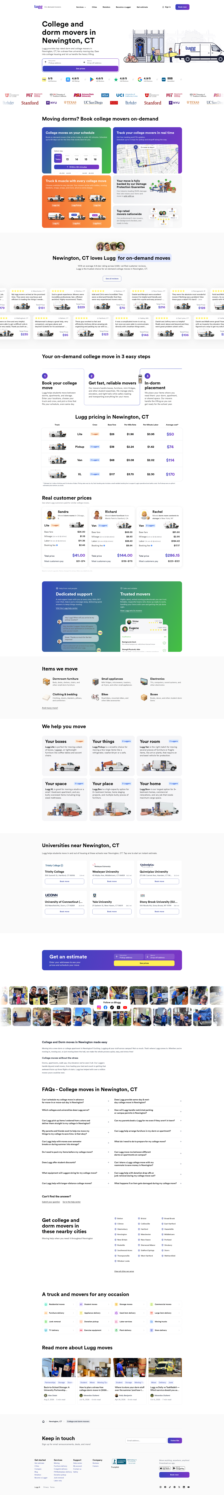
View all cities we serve (124, 1271)
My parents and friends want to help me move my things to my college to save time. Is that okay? (65, 1132)
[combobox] (61, 62)
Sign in (168, 7)
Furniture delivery (60, 1466)
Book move (64, 881)
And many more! (50, 708)
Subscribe (175, 1440)
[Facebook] (105, 1007)
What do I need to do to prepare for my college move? (140, 1141)
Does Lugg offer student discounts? (59, 1162)
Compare (38, 1469)
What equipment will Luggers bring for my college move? (69, 1173)
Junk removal (59, 1478)
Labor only (58, 1481)
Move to (89, 61)
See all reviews (112, 278)
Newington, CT (55, 1421)
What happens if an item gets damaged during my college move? (145, 1183)
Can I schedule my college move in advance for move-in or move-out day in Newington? (63, 1101)
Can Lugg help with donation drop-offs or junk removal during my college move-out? (134, 1174)
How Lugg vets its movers (131, 610)
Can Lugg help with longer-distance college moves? (67, 1183)
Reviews (96, 1463)
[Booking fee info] (57, 545)
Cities (94, 7)
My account (77, 1466)
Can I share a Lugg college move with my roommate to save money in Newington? (134, 1164)
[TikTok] (112, 1007)
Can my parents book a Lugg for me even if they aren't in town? (144, 1120)
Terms (52, 1487)
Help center (77, 1463)
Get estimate (142, 7)
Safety (75, 1472)
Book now (182, 7)
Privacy (46, 1487)
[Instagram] (99, 1007)
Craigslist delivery (60, 1469)
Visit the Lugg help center (67, 608)
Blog (36, 1472)
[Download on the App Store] (164, 1468)
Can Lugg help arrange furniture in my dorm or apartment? (142, 1131)
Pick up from (52, 61)
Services (80, 7)
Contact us (77, 1469)
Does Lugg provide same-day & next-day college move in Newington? (132, 1101)
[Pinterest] (174, 1487)
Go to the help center (72, 1202)
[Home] (43, 1421)
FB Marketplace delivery (63, 1472)
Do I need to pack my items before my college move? (67, 1152)
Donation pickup (60, 1475)
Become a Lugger (41, 1478)
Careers (95, 1466)
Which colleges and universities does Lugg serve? (65, 1110)
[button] (50, 300)
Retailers (106, 7)
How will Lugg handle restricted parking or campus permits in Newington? (133, 1111)
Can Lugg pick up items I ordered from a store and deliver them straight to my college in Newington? (66, 1122)
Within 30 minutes (78, 167)
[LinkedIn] (184, 1487)
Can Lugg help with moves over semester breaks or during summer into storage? (61, 1143)
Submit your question (51, 1202)
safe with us (129, 196)
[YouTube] (125, 1007)
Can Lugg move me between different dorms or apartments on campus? (132, 1153)
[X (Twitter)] (118, 1007)
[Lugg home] (38, 7)
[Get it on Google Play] (178, 1468)
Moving (57, 1463)
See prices (80, 68)
